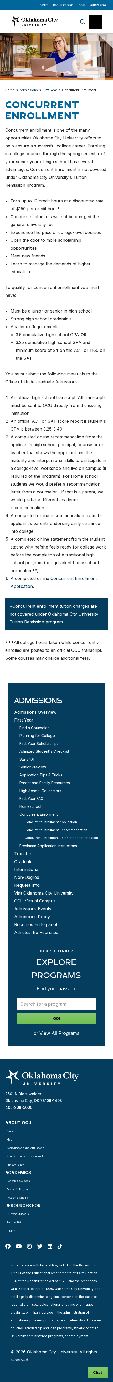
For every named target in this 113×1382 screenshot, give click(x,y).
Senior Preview (32, 767)
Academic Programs (19, 1189)
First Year (50, 90)
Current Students (18, 1214)
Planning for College (37, 735)
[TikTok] (60, 1246)
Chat (97, 1372)
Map (9, 1139)
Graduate (23, 861)
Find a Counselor (34, 727)
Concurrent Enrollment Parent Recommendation (61, 838)
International (26, 869)
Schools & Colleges (18, 1180)
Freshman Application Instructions (48, 845)
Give (82, 5)
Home (10, 90)
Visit (44, 5)
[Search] (83, 22)
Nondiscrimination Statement (25, 1156)
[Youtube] (19, 1246)
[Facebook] (8, 1246)
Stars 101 (26, 759)
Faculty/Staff (14, 1222)
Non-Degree (26, 877)
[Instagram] (29, 1246)
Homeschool (30, 806)
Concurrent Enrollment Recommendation (56, 830)
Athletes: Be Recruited (36, 932)
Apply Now (98, 5)
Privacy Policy (15, 1164)
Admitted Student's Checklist (44, 751)
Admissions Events (32, 908)
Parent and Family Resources (44, 783)
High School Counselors (40, 790)
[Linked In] (50, 1246)
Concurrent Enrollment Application (51, 822)
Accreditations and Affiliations (25, 1147)
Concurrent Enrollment (38, 814)
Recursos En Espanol (35, 924)
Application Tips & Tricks (40, 775)
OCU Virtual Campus (34, 901)
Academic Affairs (17, 1197)
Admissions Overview (35, 712)
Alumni (11, 1230)
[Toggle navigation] (95, 22)
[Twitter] (39, 1246)
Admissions (29, 90)
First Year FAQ (31, 798)
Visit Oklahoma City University (44, 893)
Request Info (63, 5)
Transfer (23, 853)
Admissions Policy (32, 916)
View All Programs (59, 1033)
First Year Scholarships (39, 743)
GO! (56, 1018)
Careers (11, 1131)
